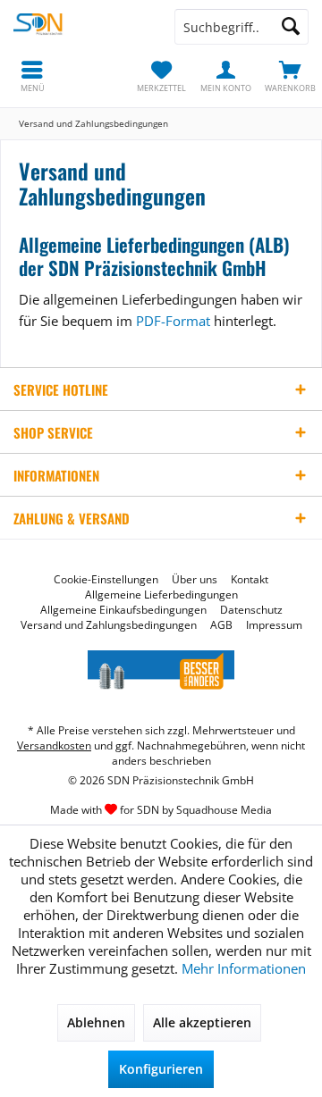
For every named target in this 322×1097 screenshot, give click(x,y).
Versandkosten (54, 745)
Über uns (194, 580)
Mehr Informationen (244, 968)
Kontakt (249, 580)
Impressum (274, 625)
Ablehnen (96, 1022)
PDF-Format (173, 321)
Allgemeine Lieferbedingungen (161, 595)
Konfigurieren (161, 1068)
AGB (221, 625)
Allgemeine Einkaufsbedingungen (123, 610)
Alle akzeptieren (202, 1022)
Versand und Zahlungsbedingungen (109, 625)
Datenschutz (251, 610)
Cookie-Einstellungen (106, 580)
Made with (161, 809)
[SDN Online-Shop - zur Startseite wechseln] (80, 27)
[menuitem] (290, 76)
